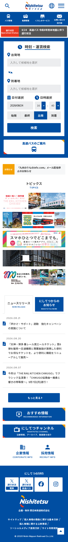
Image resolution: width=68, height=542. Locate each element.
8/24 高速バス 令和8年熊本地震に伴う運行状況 (43, 31)
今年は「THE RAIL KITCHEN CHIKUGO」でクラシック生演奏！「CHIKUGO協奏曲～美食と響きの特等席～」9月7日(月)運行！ (34, 377)
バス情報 (8, 20)
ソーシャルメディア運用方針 (25, 528)
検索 (34, 128)
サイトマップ (15, 519)
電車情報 (25, 20)
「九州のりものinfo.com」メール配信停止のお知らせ (39, 169)
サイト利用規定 (50, 528)
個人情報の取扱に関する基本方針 (41, 519)
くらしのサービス (42, 20)
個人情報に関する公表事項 (33, 523)
